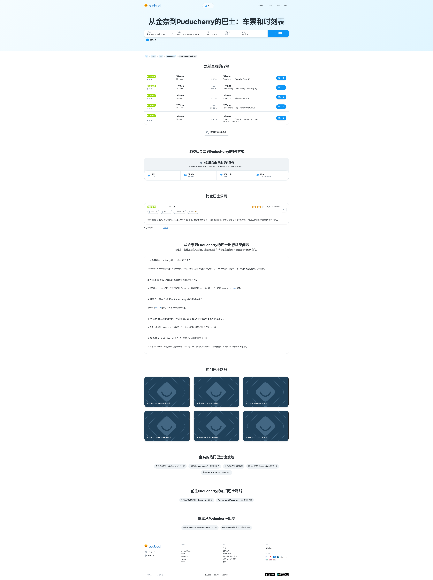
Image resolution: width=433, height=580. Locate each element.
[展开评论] (283, 209)
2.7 (196, 211)
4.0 (169, 211)
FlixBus (172, 207)
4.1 (156, 211)
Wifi (192, 211)
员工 (152, 211)
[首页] (146, 56)
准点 (165, 211)
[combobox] (157, 33)
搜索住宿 (153, 40)
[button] (172, 34)
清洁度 (179, 211)
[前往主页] (152, 5)
